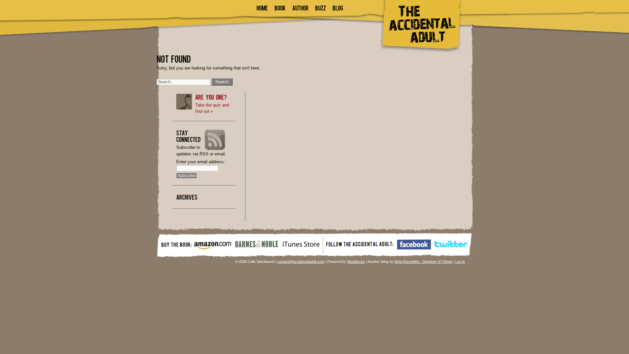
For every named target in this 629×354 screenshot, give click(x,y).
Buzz (320, 7)
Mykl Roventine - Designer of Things (423, 262)
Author (300, 7)
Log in (460, 262)
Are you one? (211, 96)
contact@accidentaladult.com (300, 262)
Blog (338, 7)
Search (222, 81)
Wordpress (356, 262)
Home (262, 7)
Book (280, 7)
